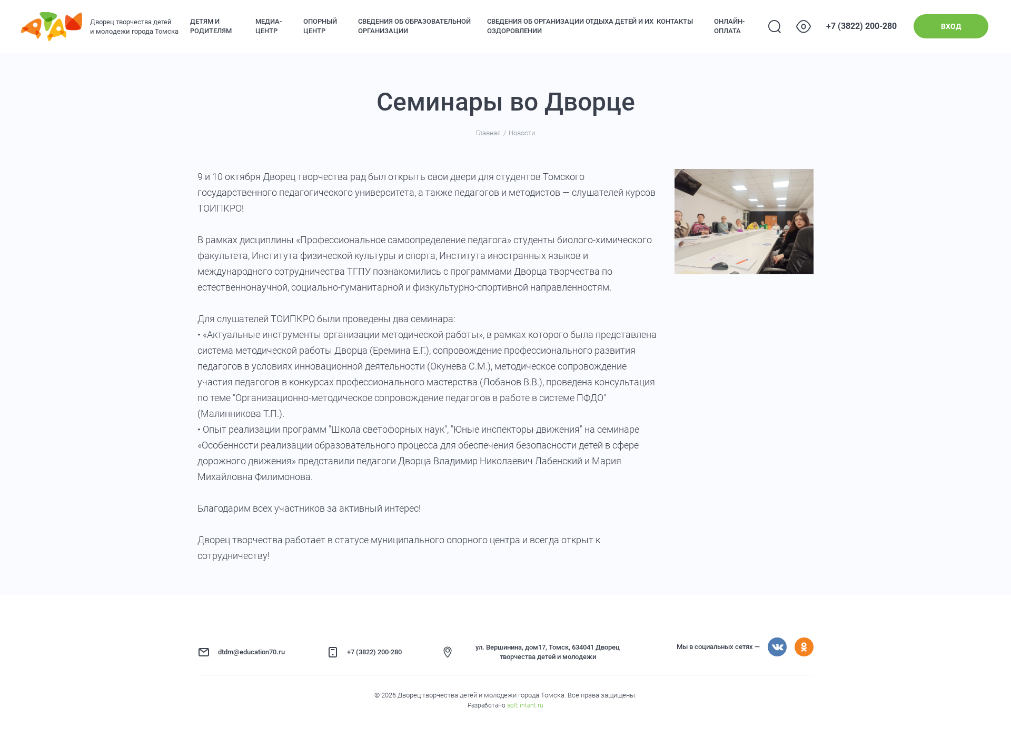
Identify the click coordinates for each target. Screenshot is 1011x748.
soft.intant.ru (525, 705)
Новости (522, 133)
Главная (488, 133)
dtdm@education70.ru (251, 652)
